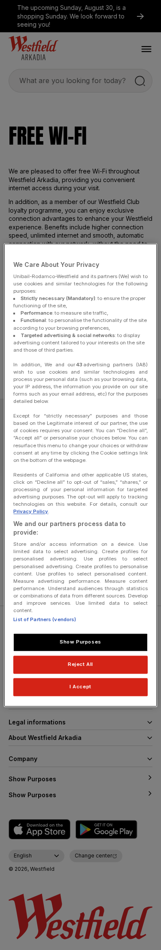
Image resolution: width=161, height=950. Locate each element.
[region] (80, 475)
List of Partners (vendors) (44, 619)
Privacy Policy (30, 511)
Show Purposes (80, 642)
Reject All (80, 664)
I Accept (80, 687)
